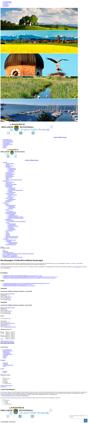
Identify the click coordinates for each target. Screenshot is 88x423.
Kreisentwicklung (9, 230)
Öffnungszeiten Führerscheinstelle (7, 342)
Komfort (6, 402)
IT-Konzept (10, 211)
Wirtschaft (8, 235)
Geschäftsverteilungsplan (11, 240)
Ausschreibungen (6, 142)
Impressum (5, 362)
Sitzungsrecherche (12, 229)
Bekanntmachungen (10, 176)
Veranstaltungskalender (7, 144)
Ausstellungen (11, 170)
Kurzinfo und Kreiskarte (11, 205)
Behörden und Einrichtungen (11, 237)
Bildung (7, 209)
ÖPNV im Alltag (9, 198)
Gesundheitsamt (11, 214)
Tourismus (8, 234)
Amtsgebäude (8, 241)
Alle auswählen (12, 421)
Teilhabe (7, 233)
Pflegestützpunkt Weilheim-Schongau (16, 218)
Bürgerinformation (12, 223)
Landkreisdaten (11, 206)
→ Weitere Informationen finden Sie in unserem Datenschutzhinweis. (15, 395)
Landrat (7, 204)
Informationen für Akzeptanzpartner (15, 190)
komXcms (10, 385)
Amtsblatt (8, 164)
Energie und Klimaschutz (11, 212)
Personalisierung (8, 404)
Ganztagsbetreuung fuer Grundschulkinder (17, 221)
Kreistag (7, 222)
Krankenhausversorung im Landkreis (15, 216)
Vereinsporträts (11, 197)
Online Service (9, 183)
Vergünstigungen (11, 189)
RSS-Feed (5, 371)
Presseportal (5, 145)
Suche (4, 366)
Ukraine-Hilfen (9, 177)
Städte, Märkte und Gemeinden (12, 236)
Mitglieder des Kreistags (13, 226)
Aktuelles (5, 162)
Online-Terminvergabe (7, 140)
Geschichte (10, 208)
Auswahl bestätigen (4, 421)
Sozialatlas (8, 201)
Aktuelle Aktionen (12, 192)
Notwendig (7, 400)
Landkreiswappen (12, 207)
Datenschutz (5, 363)
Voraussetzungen (11, 187)
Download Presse (11, 168)
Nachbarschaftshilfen (12, 194)
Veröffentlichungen (12, 169)
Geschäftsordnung (12, 224)
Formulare (10, 191)
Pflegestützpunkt (9, 200)
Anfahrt (4, 146)
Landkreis (5, 202)
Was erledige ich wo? (7, 139)
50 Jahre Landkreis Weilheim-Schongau (14, 179)
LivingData (5, 385)
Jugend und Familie (10, 220)
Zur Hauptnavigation (7, 1)
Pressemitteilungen (9, 165)
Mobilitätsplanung (12, 199)
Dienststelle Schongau (12, 243)
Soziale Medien (11, 171)
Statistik (6, 401)
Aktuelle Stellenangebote (8, 141)
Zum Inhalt (5, 3)
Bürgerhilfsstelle (9, 185)
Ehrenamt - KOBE (9, 193)
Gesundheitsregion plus (13, 215)
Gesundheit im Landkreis (11, 213)
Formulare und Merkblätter (11, 184)
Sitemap (4, 372)
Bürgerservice (6, 180)
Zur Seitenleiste (6, 5)
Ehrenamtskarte (9, 186)
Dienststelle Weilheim (12, 242)
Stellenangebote (9, 172)
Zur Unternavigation (7, 2)
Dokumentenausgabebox (11, 244)
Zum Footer (5, 6)
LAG (7, 231)
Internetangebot (78, 266)
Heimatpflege (8, 219)
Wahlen (7, 178)
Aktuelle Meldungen (10, 163)
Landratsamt (5, 238)
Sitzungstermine (11, 228)
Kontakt (4, 147)
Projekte (10, 196)
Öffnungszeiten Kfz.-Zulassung (7, 341)
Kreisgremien (11, 227)
